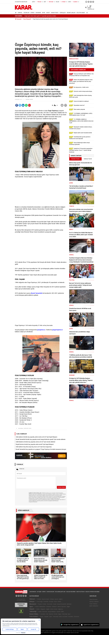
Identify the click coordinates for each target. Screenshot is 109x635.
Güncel (20, 12)
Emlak (44, 604)
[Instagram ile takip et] (26, 596)
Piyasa (40, 604)
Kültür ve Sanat (63, 616)
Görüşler (63, 12)
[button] (52, 105)
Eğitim (61, 599)
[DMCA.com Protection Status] (21, 611)
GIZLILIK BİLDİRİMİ (70, 591)
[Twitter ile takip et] (93, 2)
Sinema (51, 614)
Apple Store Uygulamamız (91, 624)
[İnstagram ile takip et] (88, 2)
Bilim (62, 611)
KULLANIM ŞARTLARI (60, 591)
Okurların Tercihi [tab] (75, 159)
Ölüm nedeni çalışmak (30, 14)
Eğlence (60, 609)
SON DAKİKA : (19, 16)
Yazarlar (26, 12)
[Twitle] (19, 105)
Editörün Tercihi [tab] (88, 159)
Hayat (48, 12)
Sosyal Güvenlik (61, 604)
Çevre (56, 599)
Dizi (47, 614)
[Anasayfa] (16, 12)
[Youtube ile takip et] (86, 2)
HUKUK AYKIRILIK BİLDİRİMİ (92, 591)
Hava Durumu (93, 599)
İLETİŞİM (39, 591)
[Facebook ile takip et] (91, 2)
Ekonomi (38, 12)
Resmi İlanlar (71, 12)
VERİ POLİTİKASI (80, 591)
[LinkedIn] (23, 105)
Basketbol (42, 606)
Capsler (46, 616)
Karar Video (54, 12)
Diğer (68, 606)
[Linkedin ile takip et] (23, 596)
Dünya (32, 12)
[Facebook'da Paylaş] (16, 105)
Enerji (54, 604)
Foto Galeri (34, 617)
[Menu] (87, 12)
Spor (43, 12)
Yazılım (58, 611)
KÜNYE (44, 591)
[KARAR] (23, 7)
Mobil (39, 611)
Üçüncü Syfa (45, 599)
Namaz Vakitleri (94, 601)
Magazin (42, 609)
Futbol (37, 606)
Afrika (59, 601)
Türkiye (52, 599)
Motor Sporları (62, 606)
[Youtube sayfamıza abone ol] (21, 596)
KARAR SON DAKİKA (21, 605)
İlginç (59, 614)
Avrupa (51, 601)
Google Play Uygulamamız (71, 624)
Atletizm (54, 606)
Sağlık (48, 609)
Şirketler (69, 604)
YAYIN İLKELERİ (50, 591)
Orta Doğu (39, 601)
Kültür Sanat (81, 12)
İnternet (44, 611)
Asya (55, 601)
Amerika (45, 601)
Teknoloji (33, 612)
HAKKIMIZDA (33, 591)
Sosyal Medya (52, 611)
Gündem (42, 614)
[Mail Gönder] (29, 105)
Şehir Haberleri (93, 606)
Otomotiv (49, 604)
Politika (39, 599)
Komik (55, 614)
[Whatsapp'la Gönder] (26, 105)
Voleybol (48, 606)
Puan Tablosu (93, 604)
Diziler (38, 609)
